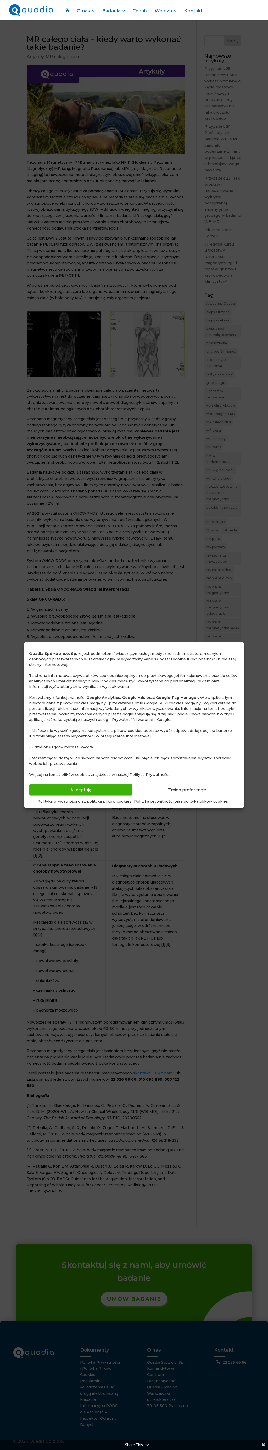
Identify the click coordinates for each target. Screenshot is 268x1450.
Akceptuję (80, 789)
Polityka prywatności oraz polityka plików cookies (84, 801)
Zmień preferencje (187, 789)
